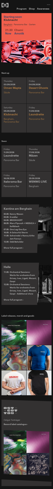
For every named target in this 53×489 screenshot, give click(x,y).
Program (22, 8)
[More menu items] (48, 4)
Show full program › (13, 247)
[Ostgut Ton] (10, 410)
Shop (32, 8)
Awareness (43, 8)
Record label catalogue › (16, 424)
